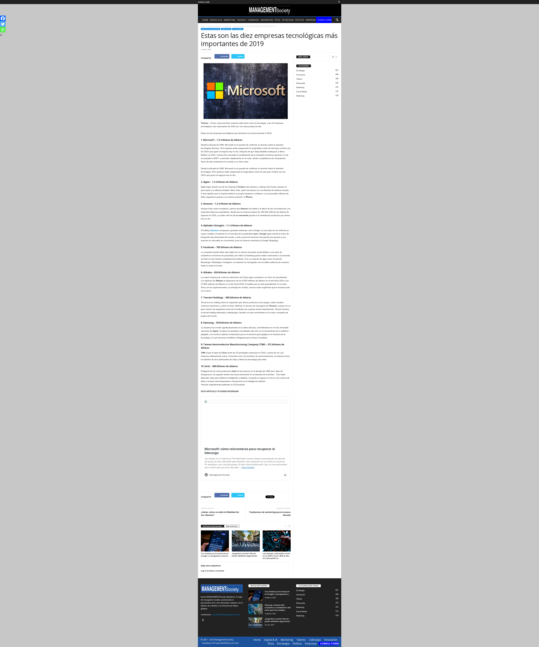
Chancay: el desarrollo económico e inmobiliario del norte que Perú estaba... (278, 607)
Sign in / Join (203, 2)
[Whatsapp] (3, 29)
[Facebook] (339, 2)
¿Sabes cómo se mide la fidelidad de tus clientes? (220, 513)
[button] (337, 20)
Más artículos (231, 526)
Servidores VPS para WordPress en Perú (220, 643)
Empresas (311, 20)
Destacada (300, 83)
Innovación (267, 20)
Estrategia (288, 20)
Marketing (229, 20)
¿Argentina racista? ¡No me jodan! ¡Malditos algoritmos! (244, 554)
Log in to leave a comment (212, 571)
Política (299, 20)
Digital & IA (216, 20)
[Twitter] (3, 24)
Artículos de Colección (210, 29)
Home (205, 20)
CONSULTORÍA (324, 20)
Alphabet (214, 230)
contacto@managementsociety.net (226, 615)
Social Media (237, 29)
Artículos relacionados (212, 526)
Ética (277, 20)
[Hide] (1, 35)
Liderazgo (253, 20)
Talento (241, 20)
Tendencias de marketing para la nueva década (270, 513)
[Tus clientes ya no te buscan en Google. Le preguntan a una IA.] (215, 540)
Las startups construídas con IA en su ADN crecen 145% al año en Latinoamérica (276, 555)
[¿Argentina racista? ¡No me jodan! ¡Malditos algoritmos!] (246, 540)
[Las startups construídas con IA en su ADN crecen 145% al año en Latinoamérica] (277, 540)
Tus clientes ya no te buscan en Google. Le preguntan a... (277, 592)
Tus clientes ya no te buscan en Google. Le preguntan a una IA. (214, 554)
